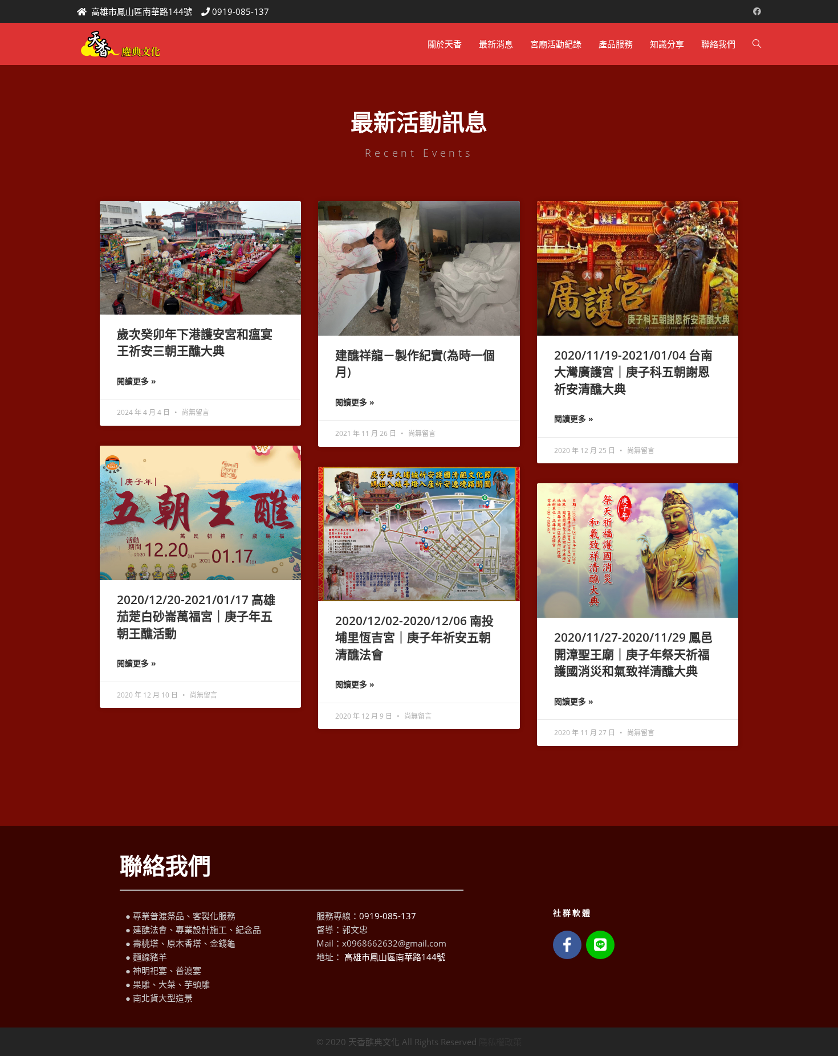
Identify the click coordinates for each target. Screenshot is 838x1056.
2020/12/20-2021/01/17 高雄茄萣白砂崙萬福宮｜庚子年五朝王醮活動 (196, 616)
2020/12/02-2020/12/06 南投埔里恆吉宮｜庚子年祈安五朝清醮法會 (414, 637)
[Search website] (757, 44)
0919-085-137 (240, 11)
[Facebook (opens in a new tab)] (755, 11)
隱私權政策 (500, 1041)
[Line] (600, 945)
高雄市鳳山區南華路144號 (141, 11)
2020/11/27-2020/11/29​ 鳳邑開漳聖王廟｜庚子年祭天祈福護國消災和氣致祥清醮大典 (633, 654)
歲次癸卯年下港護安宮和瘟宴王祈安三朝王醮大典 (194, 342)
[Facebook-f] (567, 945)
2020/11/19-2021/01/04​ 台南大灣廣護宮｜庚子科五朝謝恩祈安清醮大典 (633, 372)
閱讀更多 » (136, 381)
